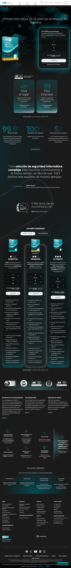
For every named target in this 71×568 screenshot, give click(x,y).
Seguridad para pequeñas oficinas (8, 508)
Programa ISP (40, 509)
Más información (40, 566)
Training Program (41, 513)
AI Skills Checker (6, 522)
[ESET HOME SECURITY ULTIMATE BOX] (58, 245)
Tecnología (56, 507)
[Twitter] (31, 552)
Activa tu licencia (41, 518)
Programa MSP (40, 507)
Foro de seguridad (41, 523)
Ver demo (21, 512)
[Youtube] (35, 552)
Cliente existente (66, 2)
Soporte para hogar (41, 520)
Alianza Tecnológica (41, 511)
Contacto (39, 525)
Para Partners (35, 3)
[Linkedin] (40, 552)
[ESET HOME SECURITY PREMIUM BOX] (35, 245)
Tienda (51, 2)
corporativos (59, 488)
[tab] (28, 233)
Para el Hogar (19, 3)
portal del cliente (47, 473)
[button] (46, 43)
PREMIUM (35, 259)
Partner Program (41, 506)
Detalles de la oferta (53, 64)
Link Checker (5, 520)
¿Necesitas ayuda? (61, 479)
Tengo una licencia (6, 529)
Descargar (27, 478)
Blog (46, 2)
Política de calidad (58, 513)
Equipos (58, 281)
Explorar (4, 418)
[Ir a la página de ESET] (7, 2)
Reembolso (58, 522)
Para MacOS (5, 510)
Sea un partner (40, 504)
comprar (54, 60)
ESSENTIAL (13, 259)
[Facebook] (26, 552)
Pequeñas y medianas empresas (24, 504)
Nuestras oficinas (6, 541)
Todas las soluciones (24, 508)
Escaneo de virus (6, 518)
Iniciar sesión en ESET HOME (44, 479)
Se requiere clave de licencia (45, 487)
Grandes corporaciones (24, 507)
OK (49, 566)
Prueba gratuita (5, 528)
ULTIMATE (58, 259)
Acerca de (41, 2)
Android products (6, 512)
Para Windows (5, 506)
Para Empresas (27, 3)
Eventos (56, 509)
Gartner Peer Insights (41, 211)
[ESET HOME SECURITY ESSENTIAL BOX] (13, 245)
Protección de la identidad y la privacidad (9, 514)
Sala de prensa (57, 506)
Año (54, 50)
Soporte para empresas (42, 522)
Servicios (21, 510)
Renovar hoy (10, 478)
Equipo (54, 44)
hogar (64, 487)
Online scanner (5, 517)
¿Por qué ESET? (35, 149)
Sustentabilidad (57, 511)
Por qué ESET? (57, 504)
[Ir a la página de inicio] (5, 537)
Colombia (58, 2)
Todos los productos (7, 504)
